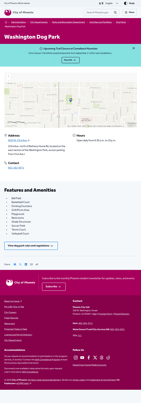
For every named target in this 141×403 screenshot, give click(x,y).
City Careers (10, 312)
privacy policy (79, 380)
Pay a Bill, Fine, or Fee (14, 306)
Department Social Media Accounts (89, 365)
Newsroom (9, 323)
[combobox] (101, 12)
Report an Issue (12, 301)
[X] (20, 264)
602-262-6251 (117, 329)
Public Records (11, 318)
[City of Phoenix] (18, 12)
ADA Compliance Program (47, 359)
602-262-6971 (16, 168)
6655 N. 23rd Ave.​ (17, 140)
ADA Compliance (30, 372)
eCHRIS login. (22, 383)
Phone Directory (121, 314)
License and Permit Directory (18, 334)
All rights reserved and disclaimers (44, 380)
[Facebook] (15, 264)
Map (94, 314)
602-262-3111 (85, 323)
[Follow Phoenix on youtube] (82, 358)
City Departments (13, 340)
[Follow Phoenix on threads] (102, 358)
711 (80, 335)
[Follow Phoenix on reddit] (108, 358)
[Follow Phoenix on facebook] (89, 358)
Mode (132, 3)
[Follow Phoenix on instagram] (76, 358)
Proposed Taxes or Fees (15, 329)
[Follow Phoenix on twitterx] (95, 358)
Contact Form (105, 314)
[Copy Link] (37, 264)
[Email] (31, 264)
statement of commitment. (103, 380)
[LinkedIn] (26, 264)
